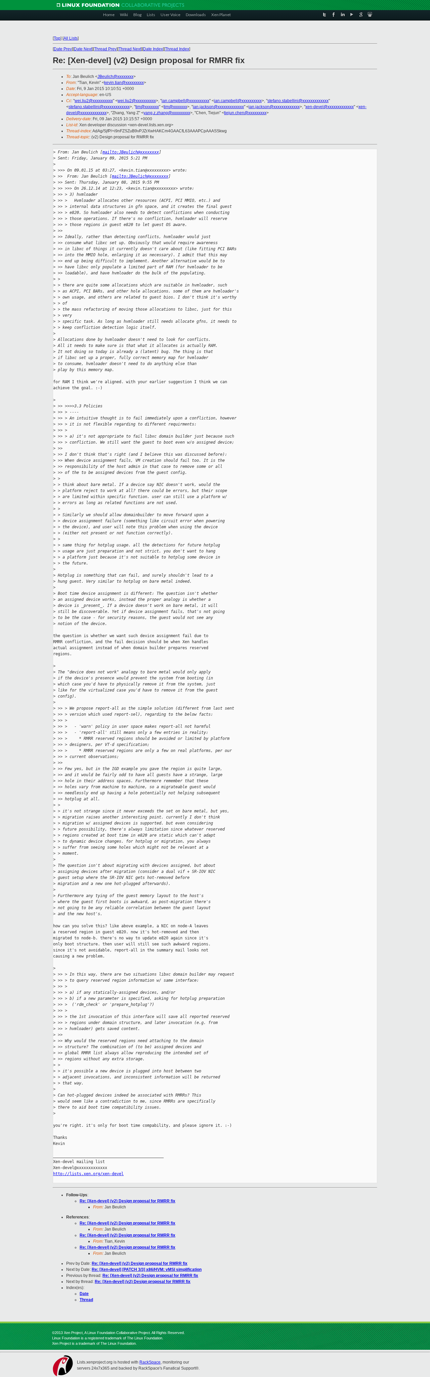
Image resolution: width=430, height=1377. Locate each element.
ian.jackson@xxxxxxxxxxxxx (218, 106)
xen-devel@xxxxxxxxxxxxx (329, 106)
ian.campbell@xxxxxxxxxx (185, 100)
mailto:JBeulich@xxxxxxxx (130, 152)
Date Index (153, 49)
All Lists (70, 38)
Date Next (83, 49)
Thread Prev (105, 49)
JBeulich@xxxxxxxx (115, 76)
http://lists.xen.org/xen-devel (88, 1173)
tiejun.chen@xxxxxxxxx (245, 112)
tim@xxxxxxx (147, 106)
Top (57, 38)
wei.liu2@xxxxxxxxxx (94, 100)
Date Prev (63, 49)
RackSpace (150, 1362)
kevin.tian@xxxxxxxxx (124, 82)
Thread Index (177, 49)
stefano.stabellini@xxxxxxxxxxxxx (298, 100)
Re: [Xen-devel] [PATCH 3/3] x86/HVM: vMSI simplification (147, 1269)
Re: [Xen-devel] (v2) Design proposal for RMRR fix (127, 1201)
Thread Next (130, 49)
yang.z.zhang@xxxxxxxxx (166, 112)
